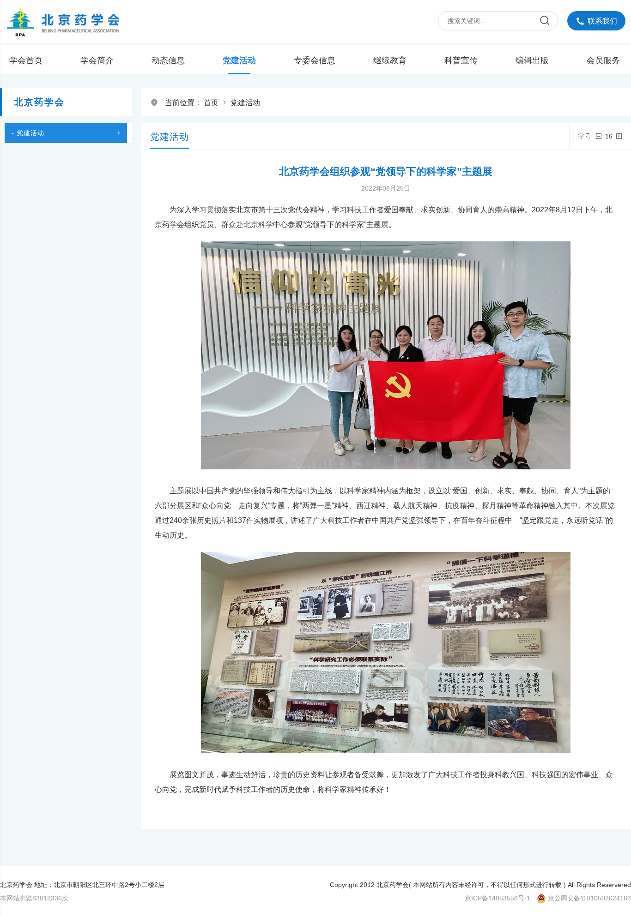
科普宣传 (461, 60)
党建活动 (239, 60)
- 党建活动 (28, 133)
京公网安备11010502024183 (589, 898)
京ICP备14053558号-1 (497, 898)
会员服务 (603, 60)
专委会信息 (314, 60)
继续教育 (390, 60)
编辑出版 (532, 60)
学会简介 (97, 60)
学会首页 (25, 60)
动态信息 (168, 60)
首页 (211, 103)
